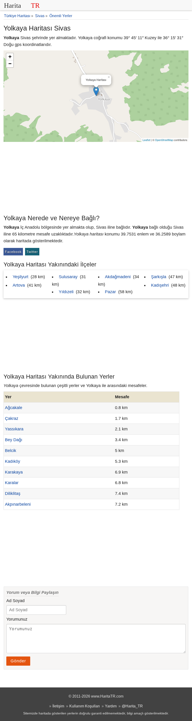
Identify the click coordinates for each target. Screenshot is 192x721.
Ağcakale (13, 407)
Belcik (10, 450)
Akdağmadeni (118, 276)
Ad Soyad (15, 600)
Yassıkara (14, 429)
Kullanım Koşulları (84, 706)
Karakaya (14, 472)
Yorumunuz (16, 619)
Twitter (32, 252)
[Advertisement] (96, 177)
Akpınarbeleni (18, 504)
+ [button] (9, 57)
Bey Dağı (13, 439)
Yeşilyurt (20, 276)
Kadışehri (160, 285)
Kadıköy (12, 461)
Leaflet (146, 140)
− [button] (9, 64)
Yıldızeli (66, 291)
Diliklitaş (12, 493)
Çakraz (11, 418)
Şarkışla (158, 276)
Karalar (11, 482)
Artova (19, 285)
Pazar (110, 291)
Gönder (18, 661)
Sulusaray (68, 276)
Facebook (13, 252)
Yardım (111, 706)
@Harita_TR (132, 706)
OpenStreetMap (164, 140)
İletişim (58, 706)
